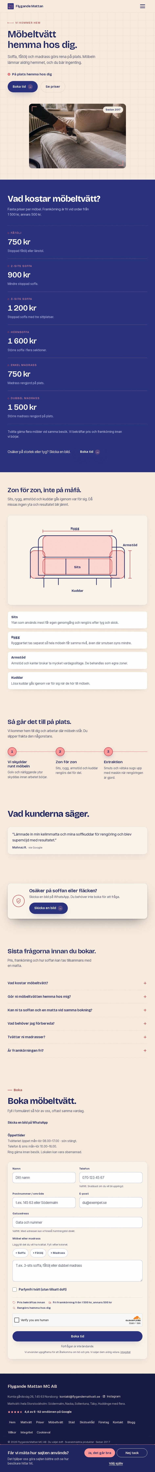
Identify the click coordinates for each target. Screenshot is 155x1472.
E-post (84, 1193)
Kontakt (118, 1422)
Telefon (84, 1168)
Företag (103, 1422)
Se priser (53, 87)
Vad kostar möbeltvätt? (28, 983)
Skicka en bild (48, 908)
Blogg (131, 1422)
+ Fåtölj (38, 1253)
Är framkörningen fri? (26, 1050)
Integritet (125, 1352)
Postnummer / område (28, 1193)
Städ (71, 1422)
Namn (17, 1168)
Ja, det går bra (99, 1453)
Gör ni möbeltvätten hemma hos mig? (39, 997)
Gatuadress (21, 1213)
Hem (12, 1422)
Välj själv (116, 1463)
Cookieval (43, 1432)
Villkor (12, 1432)
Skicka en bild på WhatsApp (28, 1122)
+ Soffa (20, 1253)
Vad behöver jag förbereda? (31, 1023)
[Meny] (142, 6)
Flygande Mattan (29, 6)
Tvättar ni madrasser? (26, 1037)
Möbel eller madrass (27, 1238)
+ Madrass (58, 1253)
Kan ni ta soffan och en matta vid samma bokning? (50, 1010)
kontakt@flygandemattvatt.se (80, 1396)
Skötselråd (87, 1422)
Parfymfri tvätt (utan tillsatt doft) (43, 1289)
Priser (40, 1422)
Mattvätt (26, 1422)
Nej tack (132, 1453)
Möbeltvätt (55, 1422)
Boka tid (22, 87)
